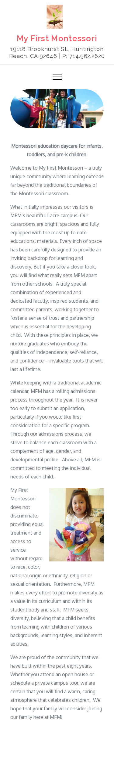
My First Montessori (57, 38)
